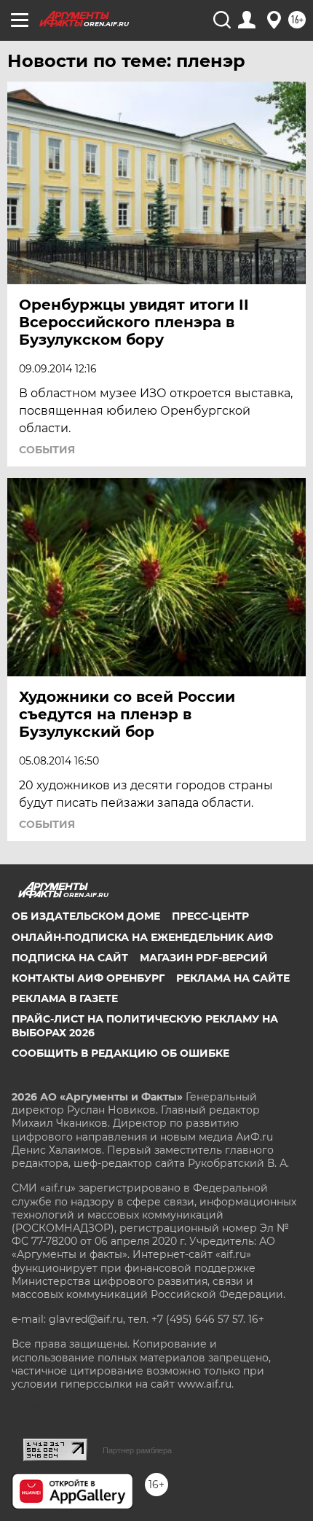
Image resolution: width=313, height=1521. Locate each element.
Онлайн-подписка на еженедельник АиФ (142, 937)
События (47, 450)
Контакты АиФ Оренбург (88, 978)
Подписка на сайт (70, 957)
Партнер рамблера (137, 1450)
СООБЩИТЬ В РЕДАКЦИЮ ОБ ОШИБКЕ (120, 1053)
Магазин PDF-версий (204, 957)
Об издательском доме (86, 916)
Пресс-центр (210, 916)
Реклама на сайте (233, 978)
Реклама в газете (65, 998)
